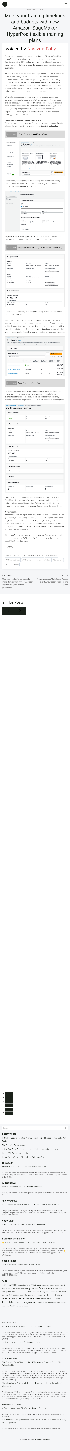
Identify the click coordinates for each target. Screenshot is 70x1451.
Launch (8, 564)
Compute (38, 560)
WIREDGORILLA (9, 1183)
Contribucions (9, 1359)
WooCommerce (5, 1306)
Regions (28, 1302)
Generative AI (58, 560)
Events (14, 1298)
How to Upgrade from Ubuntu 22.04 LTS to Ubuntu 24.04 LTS (26, 1326)
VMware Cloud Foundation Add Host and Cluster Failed (24, 1167)
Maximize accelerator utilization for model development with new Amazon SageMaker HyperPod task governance (17, 581)
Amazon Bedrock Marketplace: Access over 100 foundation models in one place (52, 580)
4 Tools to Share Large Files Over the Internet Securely (24, 1408)
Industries (52, 1298)
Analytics (29, 1289)
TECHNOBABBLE (9, 1201)
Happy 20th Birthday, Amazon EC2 (15, 1153)
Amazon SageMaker (13, 555)
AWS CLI (14, 1292)
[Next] (20, 611)
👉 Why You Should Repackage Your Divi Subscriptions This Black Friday (31, 1242)
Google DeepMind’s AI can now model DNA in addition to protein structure (31, 1205)
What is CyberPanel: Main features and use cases (22, 1187)
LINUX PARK (7, 1163)
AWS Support (5, 1295)
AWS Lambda (32, 1292)
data (45, 1295)
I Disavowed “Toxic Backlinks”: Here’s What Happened (23, 1225)
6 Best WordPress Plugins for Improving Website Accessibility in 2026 (30, 1149)
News (16, 564)
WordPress (14, 1306)
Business (13, 1295)
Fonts (27, 1298)
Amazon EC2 (36, 1285)
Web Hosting (39, 1439)
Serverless (43, 1302)
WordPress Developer (23, 1306)
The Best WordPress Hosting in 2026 (17, 1145)
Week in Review (60, 1302)
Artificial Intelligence (13, 560)
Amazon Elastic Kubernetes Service (50, 1285)
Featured (47, 560)
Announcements (51, 555)
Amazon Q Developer (7, 1288)
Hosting (43, 1298)
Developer (6, 1298)
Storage (51, 1302)
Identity (48, 1298)
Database (51, 1295)
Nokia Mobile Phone (35, 9)
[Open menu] (66, 4)
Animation (35, 1288)
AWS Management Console (46, 1292)
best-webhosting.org (13, 1239)
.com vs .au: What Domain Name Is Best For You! (21, 1265)
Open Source (21, 1302)
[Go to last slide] (8, 611)
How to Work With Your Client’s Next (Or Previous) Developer (26, 1157)
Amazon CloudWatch (24, 1285)
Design (58, 1295)
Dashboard (39, 1295)
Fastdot (47, 1439)
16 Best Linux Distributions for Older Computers (21, 1342)
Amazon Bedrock (9, 1285)
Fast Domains (9, 1323)
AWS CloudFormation (22, 1292)
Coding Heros (9, 1261)
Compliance (20, 1295)
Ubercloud (8, 1221)
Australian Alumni (11, 1404)
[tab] (9, 1094)
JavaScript (57, 1298)
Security (36, 1302)
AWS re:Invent (27, 560)
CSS (34, 1295)
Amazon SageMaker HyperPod (33, 555)
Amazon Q (61, 1285)
